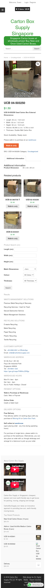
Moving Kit (17, 418)
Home (6, 57)
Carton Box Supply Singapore (22, 27)
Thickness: (8, 281)
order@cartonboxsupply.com (19, 353)
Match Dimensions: (11, 269)
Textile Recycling (10, 339)
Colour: (7, 275)
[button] (38, 64)
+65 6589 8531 (12, 350)
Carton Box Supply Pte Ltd (11, 578)
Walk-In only (11, 145)
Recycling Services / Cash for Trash (17, 307)
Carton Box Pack (29, 418)
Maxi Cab (31, 582)
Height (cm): (8, 261)
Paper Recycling (10, 332)
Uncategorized (16, 57)
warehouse (32, 140)
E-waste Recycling (10, 324)
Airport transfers (35, 579)
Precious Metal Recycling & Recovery (17, 303)
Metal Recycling (10, 328)
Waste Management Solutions (15, 314)
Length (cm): (9, 249)
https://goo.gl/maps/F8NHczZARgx (16, 371)
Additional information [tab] (15, 158)
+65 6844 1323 (12, 368)
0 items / (23, 9)
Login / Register (30, 2)
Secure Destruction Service (14, 310)
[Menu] (2, 9)
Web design (27, 577)
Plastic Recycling (10, 336)
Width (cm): (8, 255)
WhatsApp (24, 350)
